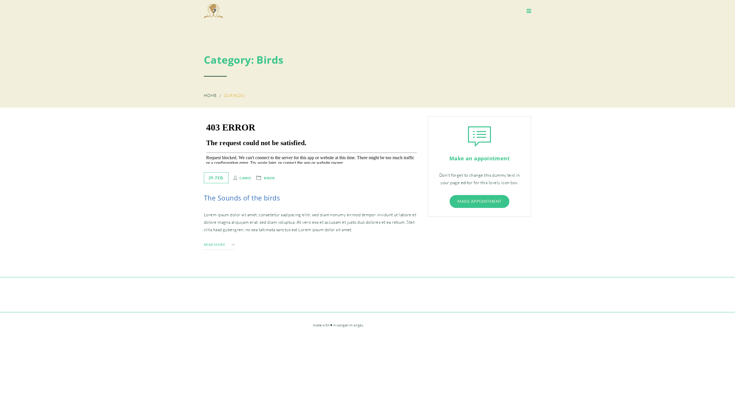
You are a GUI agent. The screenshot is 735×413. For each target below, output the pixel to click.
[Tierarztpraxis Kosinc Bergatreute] (213, 11)
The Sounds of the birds (242, 197)
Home (210, 95)
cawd (245, 178)
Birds (269, 178)
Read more (214, 244)
